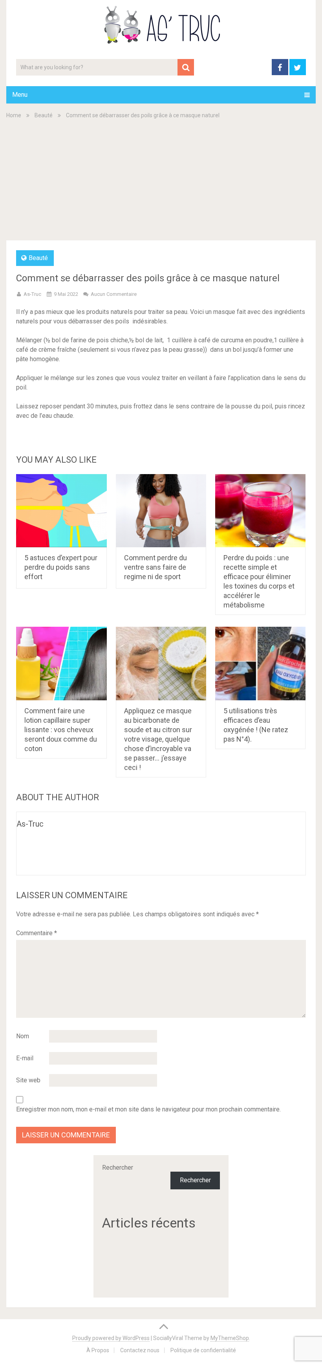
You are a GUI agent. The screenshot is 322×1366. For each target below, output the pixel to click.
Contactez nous (139, 1350)
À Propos (97, 1350)
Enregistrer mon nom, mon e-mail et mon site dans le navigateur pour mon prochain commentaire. (148, 1109)
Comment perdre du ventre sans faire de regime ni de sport (155, 567)
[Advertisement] (161, 179)
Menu (19, 94)
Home (13, 115)
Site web (28, 1080)
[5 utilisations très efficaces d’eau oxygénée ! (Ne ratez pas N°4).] (260, 663)
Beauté (44, 115)
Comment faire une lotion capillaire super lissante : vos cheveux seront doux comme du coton (60, 730)
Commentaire (36, 933)
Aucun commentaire (114, 294)
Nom (22, 1036)
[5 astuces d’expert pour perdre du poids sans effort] (61, 511)
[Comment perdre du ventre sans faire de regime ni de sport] (161, 511)
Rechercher (117, 1167)
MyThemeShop (229, 1338)
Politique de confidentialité (203, 1350)
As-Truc (32, 294)
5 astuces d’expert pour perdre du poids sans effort (60, 567)
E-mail (24, 1058)
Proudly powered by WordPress (111, 1338)
